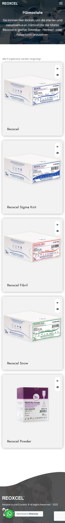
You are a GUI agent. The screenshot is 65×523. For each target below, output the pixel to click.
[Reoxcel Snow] (32, 327)
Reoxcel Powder (19, 441)
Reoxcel (13, 128)
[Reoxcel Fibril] (32, 248)
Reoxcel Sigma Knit (21, 207)
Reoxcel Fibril (17, 285)
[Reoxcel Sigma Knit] (32, 170)
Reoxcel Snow (17, 363)
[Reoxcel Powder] (32, 405)
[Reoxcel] (32, 92)
